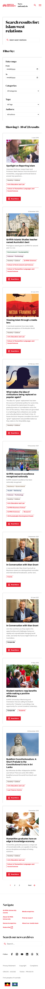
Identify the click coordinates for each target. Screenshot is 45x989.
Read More (15, 199)
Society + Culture (13, 180)
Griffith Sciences (30, 260)
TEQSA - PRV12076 (26, 972)
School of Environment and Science (20, 265)
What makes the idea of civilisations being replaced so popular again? (21, 394)
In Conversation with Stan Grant (22, 564)
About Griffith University (8, 918)
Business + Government (16, 486)
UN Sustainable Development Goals (20, 516)
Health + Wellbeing (14, 490)
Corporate (11, 642)
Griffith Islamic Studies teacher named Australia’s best (21, 240)
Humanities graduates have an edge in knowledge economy (21, 840)
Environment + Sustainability (17, 252)
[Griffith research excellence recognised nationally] (22, 459)
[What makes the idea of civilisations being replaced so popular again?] (22, 377)
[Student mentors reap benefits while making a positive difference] (22, 676)
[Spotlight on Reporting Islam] (22, 151)
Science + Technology (15, 256)
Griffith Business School (16, 507)
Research (27, 512)
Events (9, 577)
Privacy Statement (9, 966)
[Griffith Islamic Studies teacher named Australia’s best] (22, 224)
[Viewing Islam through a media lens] (22, 305)
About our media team (30, 923)
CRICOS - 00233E (9, 972)
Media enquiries (28, 911)
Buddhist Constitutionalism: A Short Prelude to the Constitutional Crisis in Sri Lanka (21, 763)
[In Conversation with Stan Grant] (22, 550)
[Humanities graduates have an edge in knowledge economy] (22, 824)
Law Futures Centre (14, 790)
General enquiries (9, 923)
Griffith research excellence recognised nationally (20, 475)
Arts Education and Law (16, 184)
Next (30, 885)
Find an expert (27, 918)
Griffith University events (9, 912)
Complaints (34, 966)
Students (22, 710)
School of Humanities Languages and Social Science (20, 190)
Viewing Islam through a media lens (21, 321)
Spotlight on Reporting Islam (20, 166)
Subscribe (7, 927)
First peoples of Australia (11, 978)
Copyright (22, 966)
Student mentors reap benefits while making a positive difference (21, 693)
